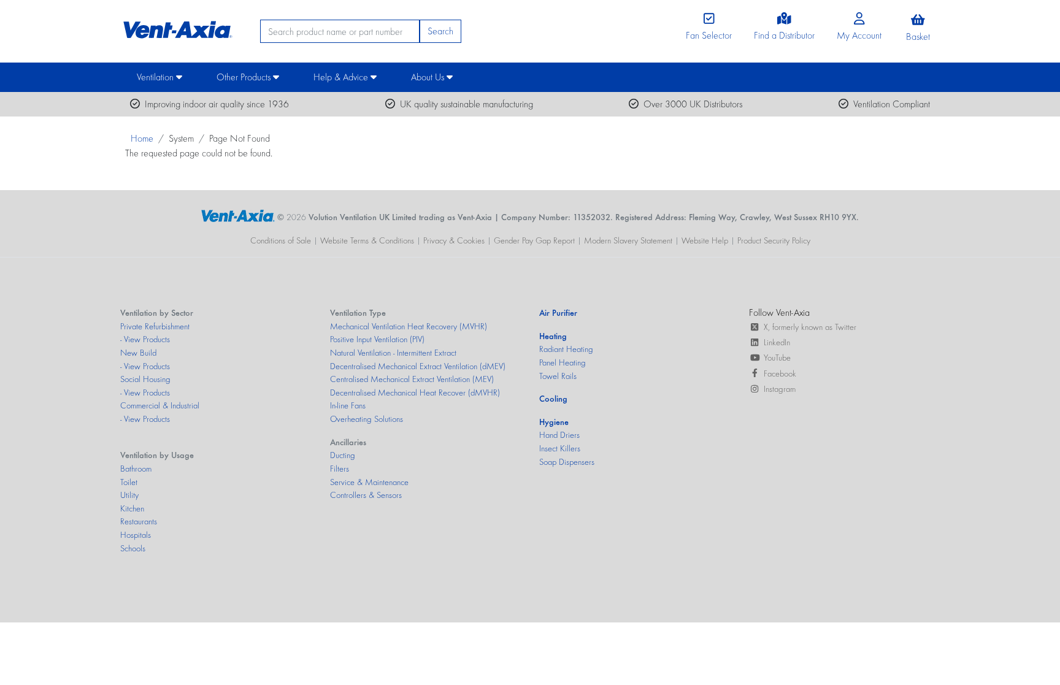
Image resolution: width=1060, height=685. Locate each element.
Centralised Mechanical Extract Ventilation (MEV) (412, 379)
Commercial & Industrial (159, 405)
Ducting (342, 455)
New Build (138, 353)
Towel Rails (558, 376)
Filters (339, 468)
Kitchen (132, 508)
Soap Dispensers (566, 462)
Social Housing (145, 379)
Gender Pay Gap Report (534, 240)
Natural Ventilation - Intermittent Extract (393, 353)
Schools (132, 548)
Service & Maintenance (369, 482)
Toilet (128, 482)
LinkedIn (777, 342)
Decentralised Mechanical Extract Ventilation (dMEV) (417, 366)
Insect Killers (559, 448)
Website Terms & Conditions (367, 240)
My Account (859, 35)
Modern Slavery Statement (628, 240)
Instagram (780, 389)
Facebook (780, 373)
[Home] (176, 26)
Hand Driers (559, 435)
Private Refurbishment (155, 326)
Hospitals (135, 535)
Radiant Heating (566, 349)
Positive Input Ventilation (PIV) (377, 339)
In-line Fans (348, 405)
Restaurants (138, 521)
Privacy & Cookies (454, 240)
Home (142, 138)
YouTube (777, 357)
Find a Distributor (784, 35)
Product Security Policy (773, 240)
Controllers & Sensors (366, 495)
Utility (129, 495)
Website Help (705, 240)
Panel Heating (562, 362)
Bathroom (136, 468)
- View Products (145, 339)
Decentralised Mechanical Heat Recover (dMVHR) (415, 392)
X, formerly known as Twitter (810, 327)
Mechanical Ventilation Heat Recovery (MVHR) (408, 326)
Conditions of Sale (280, 240)
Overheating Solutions (366, 419)
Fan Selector (709, 35)
